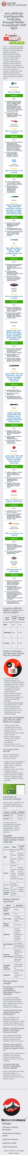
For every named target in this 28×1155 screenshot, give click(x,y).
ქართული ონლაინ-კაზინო (15, 703)
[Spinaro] (14, 405)
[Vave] (14, 240)
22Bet (5, 624)
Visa (5, 892)
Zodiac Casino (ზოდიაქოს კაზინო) (14, 563)
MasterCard (6, 893)
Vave (14, 243)
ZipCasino (14, 200)
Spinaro (14, 408)
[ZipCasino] (14, 197)
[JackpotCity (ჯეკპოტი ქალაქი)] (14, 285)
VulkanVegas (7, 632)
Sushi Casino (14, 451)
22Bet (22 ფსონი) (14, 87)
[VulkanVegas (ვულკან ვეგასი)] (14, 122)
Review (14, 98)
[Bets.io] (14, 323)
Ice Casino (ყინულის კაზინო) (14, 165)
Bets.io (14, 326)
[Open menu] (2, 10)
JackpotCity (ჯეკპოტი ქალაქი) (14, 289)
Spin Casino (14, 495)
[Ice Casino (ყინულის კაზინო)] (14, 161)
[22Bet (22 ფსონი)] (14, 84)
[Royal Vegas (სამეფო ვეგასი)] (14, 524)
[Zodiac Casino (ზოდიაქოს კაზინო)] (14, 559)
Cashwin (14, 369)
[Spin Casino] (14, 492)
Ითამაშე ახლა (14, 95)
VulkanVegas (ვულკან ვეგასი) (14, 125)
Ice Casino (6, 643)
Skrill (5, 857)
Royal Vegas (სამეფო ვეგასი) (14, 527)
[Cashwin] (14, 366)
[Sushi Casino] (14, 448)
